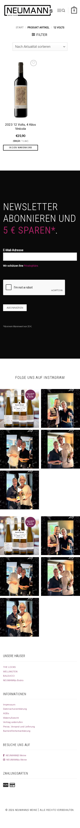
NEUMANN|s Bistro (13, 680)
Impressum (9, 704)
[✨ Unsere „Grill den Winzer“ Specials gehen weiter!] (19, 449)
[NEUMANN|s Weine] (28, 10)
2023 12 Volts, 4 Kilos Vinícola (20, 127)
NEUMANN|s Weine (16, 759)
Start (20, 27)
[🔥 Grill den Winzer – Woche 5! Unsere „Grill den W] (19, 490)
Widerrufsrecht (11, 717)
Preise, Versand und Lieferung (19, 726)
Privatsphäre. (31, 265)
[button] (59, 10)
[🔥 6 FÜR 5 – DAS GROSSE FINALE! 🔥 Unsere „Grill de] (60, 408)
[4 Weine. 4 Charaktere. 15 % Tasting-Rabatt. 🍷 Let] (19, 408)
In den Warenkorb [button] (20, 147)
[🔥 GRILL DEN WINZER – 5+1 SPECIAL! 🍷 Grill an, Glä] (60, 449)
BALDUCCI (9, 675)
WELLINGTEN (10, 671)
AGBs (6, 713)
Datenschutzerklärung (15, 708)
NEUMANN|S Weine (15, 755)
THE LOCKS (9, 667)
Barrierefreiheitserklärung (16, 730)
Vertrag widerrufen (13, 722)
